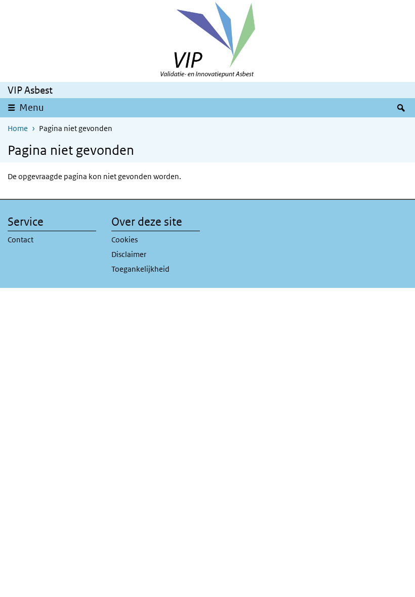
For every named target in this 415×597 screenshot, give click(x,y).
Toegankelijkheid (140, 269)
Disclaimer (128, 254)
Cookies (124, 239)
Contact (20, 239)
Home (18, 128)
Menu (35, 107)
